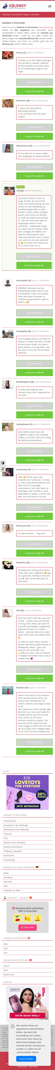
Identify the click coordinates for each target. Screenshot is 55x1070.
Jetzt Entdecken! (34, 82)
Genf (6, 970)
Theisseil (7, 834)
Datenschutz (22, 1066)
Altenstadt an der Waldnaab (16, 829)
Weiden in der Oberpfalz (14, 842)
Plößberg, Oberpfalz (13, 851)
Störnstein (39, 52)
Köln (6, 886)
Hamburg (8, 877)
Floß (6, 838)
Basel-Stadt (9, 974)
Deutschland (17, 14)
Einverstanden (26, 1058)
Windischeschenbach (13, 847)
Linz (5, 952)
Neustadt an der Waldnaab (16, 825)
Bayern (26, 14)
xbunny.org (48, 27)
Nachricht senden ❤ (34, 91)
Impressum (33, 1066)
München (8, 881)
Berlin (6, 873)
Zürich (6, 966)
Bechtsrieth (9, 855)
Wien (6, 944)
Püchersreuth (10, 821)
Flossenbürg (9, 859)
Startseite (6, 14)
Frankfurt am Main (12, 890)
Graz (6, 948)
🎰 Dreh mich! (27, 927)
